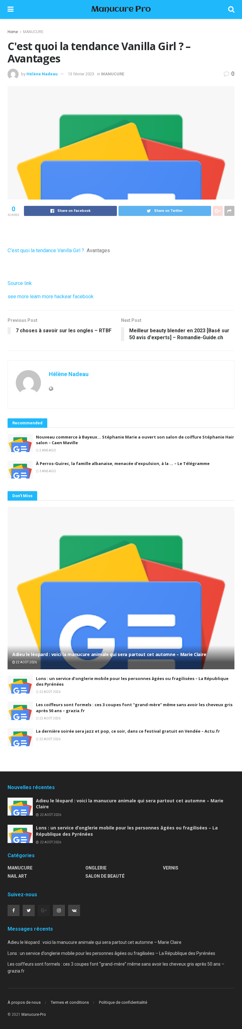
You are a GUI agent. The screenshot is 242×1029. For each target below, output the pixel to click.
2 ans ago (47, 450)
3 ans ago (47, 471)
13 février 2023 (81, 74)
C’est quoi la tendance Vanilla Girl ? (46, 250)
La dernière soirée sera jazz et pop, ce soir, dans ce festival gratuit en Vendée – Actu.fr (128, 731)
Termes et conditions (70, 1002)
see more (18, 296)
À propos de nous (24, 1002)
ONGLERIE (96, 867)
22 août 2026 (26, 662)
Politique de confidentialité (123, 1002)
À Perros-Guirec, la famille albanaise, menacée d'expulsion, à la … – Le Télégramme (123, 463)
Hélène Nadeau (42, 74)
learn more (41, 296)
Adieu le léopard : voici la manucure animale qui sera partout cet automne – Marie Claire (109, 654)
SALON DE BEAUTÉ (104, 876)
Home (13, 32)
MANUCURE (33, 32)
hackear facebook (74, 296)
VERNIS (170, 867)
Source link (20, 283)
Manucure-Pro (33, 1014)
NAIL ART (17, 876)
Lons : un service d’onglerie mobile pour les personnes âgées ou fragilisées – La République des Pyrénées (111, 953)
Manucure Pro (121, 10)
